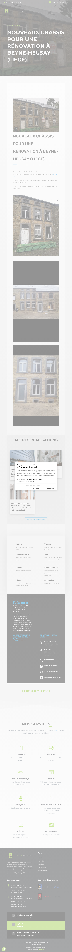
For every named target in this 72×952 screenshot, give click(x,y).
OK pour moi (50, 488)
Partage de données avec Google (26, 481)
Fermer (22, 488)
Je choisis (36, 488)
